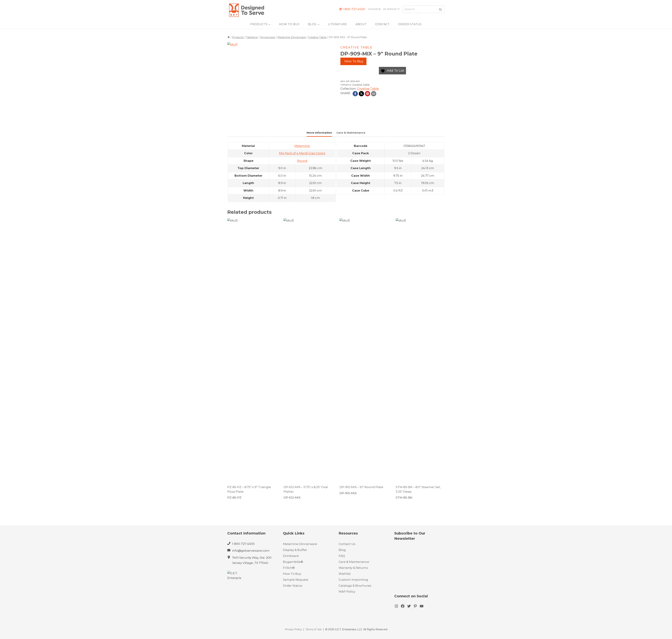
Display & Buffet (295, 550)
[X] (361, 93)
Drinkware (291, 556)
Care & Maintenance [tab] (350, 132)
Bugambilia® (293, 562)
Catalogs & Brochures (355, 585)
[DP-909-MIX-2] (268, 82)
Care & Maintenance (354, 562)
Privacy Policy (293, 629)
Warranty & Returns (353, 567)
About (360, 24)
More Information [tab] (319, 132)
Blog (342, 550)
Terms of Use (314, 629)
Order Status (410, 24)
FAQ (342, 556)
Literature (337, 24)
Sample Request (295, 579)
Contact (382, 24)
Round (302, 160)
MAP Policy (347, 591)
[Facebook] (355, 93)
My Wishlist (390, 9)
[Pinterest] (367, 93)
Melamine (302, 146)
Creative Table (356, 47)
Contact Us (347, 544)
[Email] (373, 93)
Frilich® (289, 567)
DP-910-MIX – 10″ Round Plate (361, 487)
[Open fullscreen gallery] (305, 120)
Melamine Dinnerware (300, 544)
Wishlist (345, 573)
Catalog (373, 9)
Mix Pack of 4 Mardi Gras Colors (302, 153)
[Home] (228, 37)
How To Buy (289, 24)
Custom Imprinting (353, 579)
